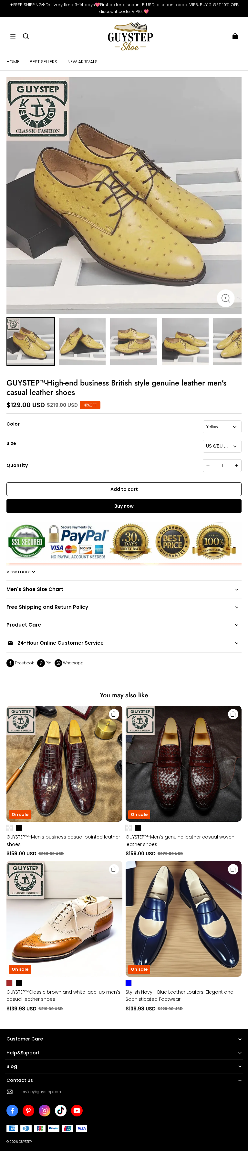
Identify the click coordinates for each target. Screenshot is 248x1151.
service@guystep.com (41, 1091)
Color (13, 424)
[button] (12, 36)
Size (11, 443)
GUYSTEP (25, 1141)
